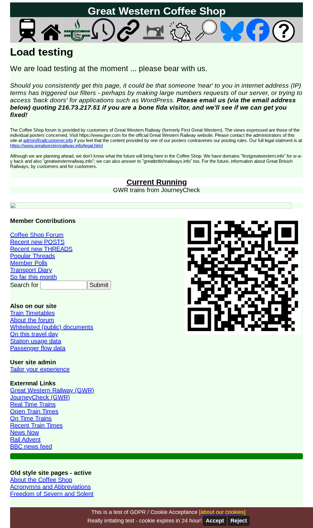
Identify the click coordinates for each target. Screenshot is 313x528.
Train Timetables (32, 313)
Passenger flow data (37, 348)
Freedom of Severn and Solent (52, 493)
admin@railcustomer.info (48, 140)
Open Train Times (34, 411)
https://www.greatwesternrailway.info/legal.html (56, 145)
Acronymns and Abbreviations (50, 486)
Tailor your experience (40, 369)
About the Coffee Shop (41, 479)
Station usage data (35, 341)
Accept (215, 521)
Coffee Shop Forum (37, 234)
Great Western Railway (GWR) (52, 390)
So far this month (33, 277)
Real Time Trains (33, 404)
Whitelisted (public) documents (51, 327)
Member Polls (28, 263)
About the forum (32, 320)
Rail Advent (25, 439)
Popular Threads (32, 256)
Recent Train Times (36, 425)
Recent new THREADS (41, 249)
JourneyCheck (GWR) (40, 397)
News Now (24, 432)
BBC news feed (31, 446)
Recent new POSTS (37, 242)
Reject (238, 521)
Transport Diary (31, 270)
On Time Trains (31, 418)
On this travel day (34, 334)
